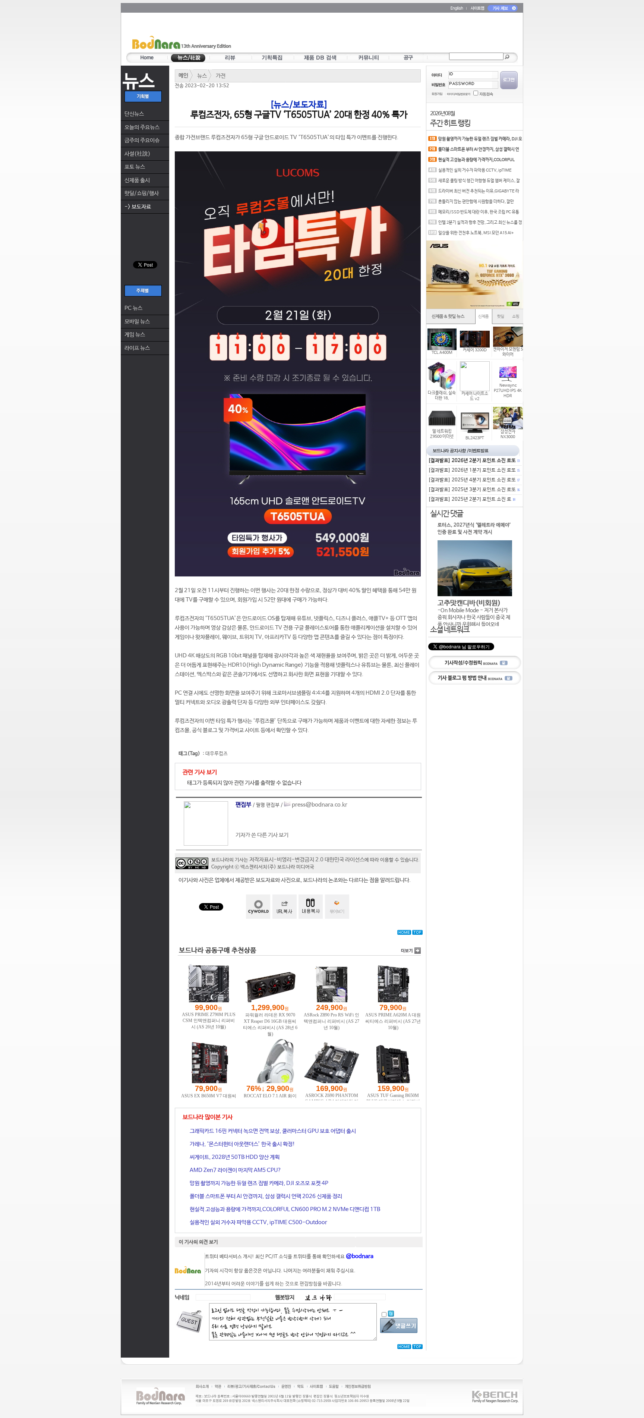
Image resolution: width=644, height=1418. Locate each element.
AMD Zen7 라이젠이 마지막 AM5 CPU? (235, 1170)
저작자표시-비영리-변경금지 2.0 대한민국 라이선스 (306, 859)
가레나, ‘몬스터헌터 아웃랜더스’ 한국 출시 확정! (242, 1144)
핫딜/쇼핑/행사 (141, 193)
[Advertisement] (365, 34)
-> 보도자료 (137, 207)
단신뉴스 (134, 114)
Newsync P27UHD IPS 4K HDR (508, 390)
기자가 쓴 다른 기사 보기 (262, 835)
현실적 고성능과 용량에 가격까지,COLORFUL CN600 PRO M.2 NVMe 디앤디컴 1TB (284, 1209)
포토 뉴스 (134, 167)
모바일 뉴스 (137, 321)
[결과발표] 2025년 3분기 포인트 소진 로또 (473, 490)
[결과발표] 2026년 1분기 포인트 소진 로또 (473, 470)
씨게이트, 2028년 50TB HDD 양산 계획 (234, 1157)
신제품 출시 (137, 180)
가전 (220, 76)
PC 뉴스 (133, 308)
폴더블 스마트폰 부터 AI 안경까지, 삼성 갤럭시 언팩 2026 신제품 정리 (265, 1196)
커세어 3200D (475, 350)
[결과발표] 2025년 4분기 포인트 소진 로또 (473, 480)
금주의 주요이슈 (142, 140)
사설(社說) (137, 154)
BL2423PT (474, 438)
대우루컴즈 (216, 754)
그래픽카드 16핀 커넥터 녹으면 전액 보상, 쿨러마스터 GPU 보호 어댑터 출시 (272, 1131)
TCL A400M (442, 352)
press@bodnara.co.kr (319, 805)
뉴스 (202, 76)
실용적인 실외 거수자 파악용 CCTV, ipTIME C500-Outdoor (258, 1222)
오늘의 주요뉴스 (142, 127)
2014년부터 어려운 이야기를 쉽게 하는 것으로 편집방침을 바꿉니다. (273, 1284)
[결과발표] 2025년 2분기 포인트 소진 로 (471, 499)
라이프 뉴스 (137, 348)
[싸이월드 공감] (258, 906)
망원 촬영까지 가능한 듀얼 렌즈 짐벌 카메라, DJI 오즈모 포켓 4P (258, 1183)
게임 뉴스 (134, 334)
